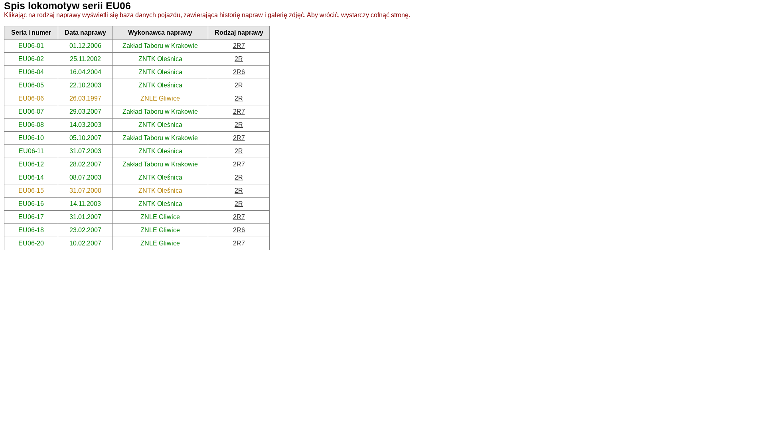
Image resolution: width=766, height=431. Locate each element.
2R (239, 58)
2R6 (239, 72)
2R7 (239, 45)
